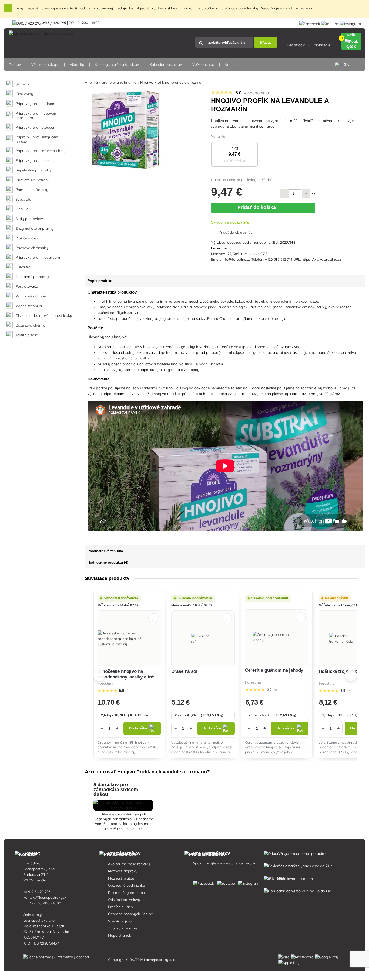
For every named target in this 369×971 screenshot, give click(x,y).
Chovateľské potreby (33, 180)
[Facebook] (309, 22)
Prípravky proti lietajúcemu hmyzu (38, 139)
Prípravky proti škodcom (36, 127)
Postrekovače (27, 286)
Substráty (23, 199)
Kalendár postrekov (165, 64)
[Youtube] (330, 22)
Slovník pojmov (120, 921)
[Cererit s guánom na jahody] (277, 637)
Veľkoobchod (203, 64)
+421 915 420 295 (37, 892)
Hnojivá (22, 209)
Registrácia (296, 45)
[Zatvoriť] (8, 8)
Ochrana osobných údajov (130, 914)
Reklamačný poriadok (126, 892)
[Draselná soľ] (203, 638)
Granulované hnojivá (119, 82)
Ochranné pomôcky (32, 277)
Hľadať (265, 42)
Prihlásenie (321, 45)
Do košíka (138, 728)
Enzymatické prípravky (35, 229)
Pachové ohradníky (32, 248)
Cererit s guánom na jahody (274, 670)
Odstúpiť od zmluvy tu (126, 899)
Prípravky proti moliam (35, 161)
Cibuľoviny (24, 94)
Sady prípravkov (29, 219)
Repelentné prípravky (33, 170)
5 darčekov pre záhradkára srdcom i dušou (117, 789)
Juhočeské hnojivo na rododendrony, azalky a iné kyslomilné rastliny (126, 677)
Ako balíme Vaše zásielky (129, 864)
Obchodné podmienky (126, 885)
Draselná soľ (184, 671)
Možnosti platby (121, 878)
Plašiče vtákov (27, 238)
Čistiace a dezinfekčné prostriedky (44, 316)
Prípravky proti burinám (35, 104)
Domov (15, 64)
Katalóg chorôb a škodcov (117, 64)
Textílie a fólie (27, 335)
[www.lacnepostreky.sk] (204, 882)
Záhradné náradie (31, 296)
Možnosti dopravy (123, 871)
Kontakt (231, 64)
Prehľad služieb (120, 907)
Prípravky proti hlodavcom (38, 257)
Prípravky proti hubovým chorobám (36, 115)
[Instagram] (350, 22)
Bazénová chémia (30, 325)
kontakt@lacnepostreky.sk (45, 897)
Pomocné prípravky (32, 190)
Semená (22, 84)
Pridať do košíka (258, 207)
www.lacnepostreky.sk (238, 863)
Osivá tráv (24, 267)
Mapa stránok (119, 935)
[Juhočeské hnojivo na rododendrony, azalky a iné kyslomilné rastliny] (129, 638)
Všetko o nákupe (45, 64)
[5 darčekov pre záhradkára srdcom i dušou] (123, 808)
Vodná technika (29, 306)
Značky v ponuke (122, 928)
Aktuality (77, 64)
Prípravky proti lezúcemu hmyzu (42, 151)
